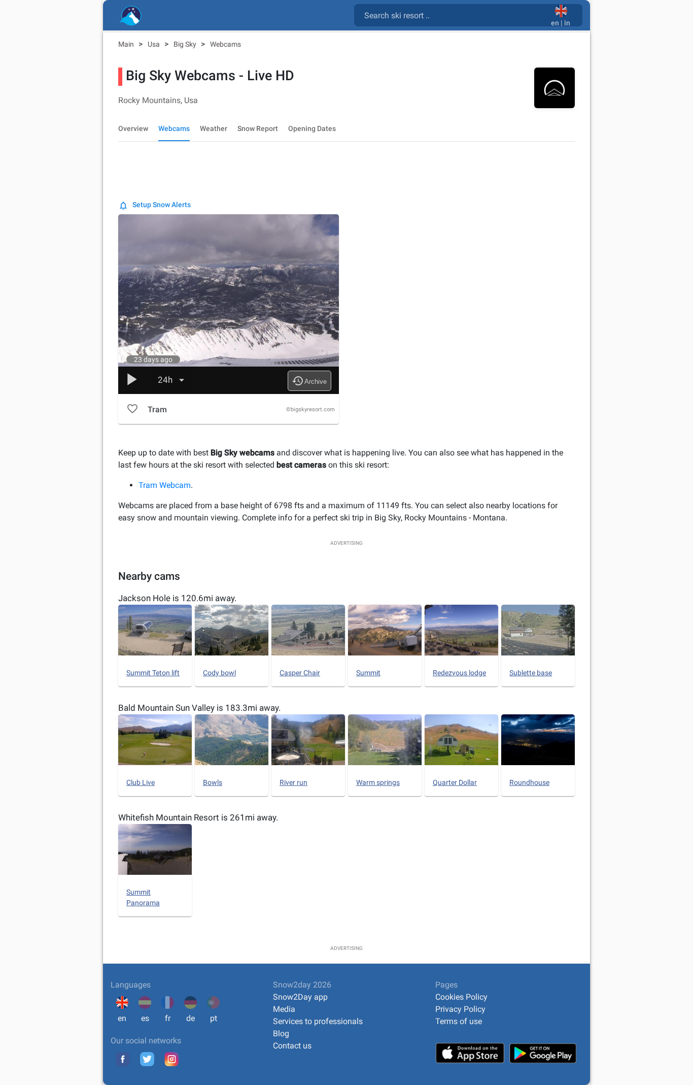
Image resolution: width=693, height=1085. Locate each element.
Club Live (140, 782)
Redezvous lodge (459, 673)
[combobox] (454, 15)
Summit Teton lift (153, 673)
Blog (281, 1033)
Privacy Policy (460, 1009)
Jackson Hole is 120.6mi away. (177, 598)
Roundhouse (529, 782)
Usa (154, 44)
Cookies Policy (461, 997)
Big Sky (186, 44)
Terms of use (458, 1021)
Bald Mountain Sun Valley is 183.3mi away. (199, 708)
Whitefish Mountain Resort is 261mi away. (198, 817)
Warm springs (378, 782)
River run (293, 782)
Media (284, 1009)
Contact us (292, 1045)
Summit (368, 673)
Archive (309, 381)
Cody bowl (219, 673)
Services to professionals (318, 1021)
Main (126, 44)
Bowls (212, 782)
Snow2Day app (300, 997)
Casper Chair (300, 673)
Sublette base (530, 673)
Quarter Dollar (455, 782)
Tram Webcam (164, 485)
